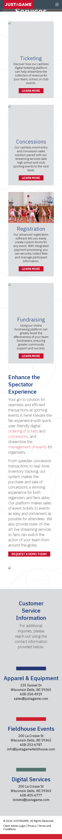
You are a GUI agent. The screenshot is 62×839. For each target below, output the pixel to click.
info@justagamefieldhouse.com (31, 749)
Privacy (32, 825)
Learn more (31, 91)
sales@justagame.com (31, 698)
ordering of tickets (23, 431)
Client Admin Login (14, 825)
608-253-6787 (31, 744)
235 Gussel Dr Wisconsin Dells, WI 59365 (31, 687)
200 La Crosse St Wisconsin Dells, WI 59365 (31, 738)
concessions (18, 436)
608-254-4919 (31, 694)
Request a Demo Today (29, 554)
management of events (27, 446)
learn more (31, 356)
